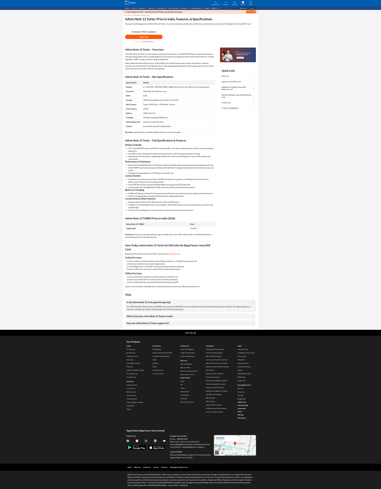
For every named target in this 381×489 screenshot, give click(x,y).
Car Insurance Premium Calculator (216, 360)
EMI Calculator (210, 401)
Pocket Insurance (132, 399)
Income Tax (241, 392)
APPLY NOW (251, 12)
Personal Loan (131, 349)
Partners (164, 467)
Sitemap (240, 415)
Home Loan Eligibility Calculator (216, 384)
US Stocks (156, 363)
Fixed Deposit (157, 349)
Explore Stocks (184, 391)
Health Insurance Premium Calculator (217, 367)
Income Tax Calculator (213, 377)
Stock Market (161, 8)
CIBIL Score (184, 8)
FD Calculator (210, 370)
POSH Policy (242, 377)
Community (242, 408)
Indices (182, 388)
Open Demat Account (187, 402)
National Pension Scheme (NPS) (162, 353)
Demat (155, 360)
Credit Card (184, 346)
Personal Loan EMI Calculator (215, 349)
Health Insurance (132, 385)
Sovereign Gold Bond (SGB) (161, 356)
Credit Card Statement (187, 356)
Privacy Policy (242, 356)
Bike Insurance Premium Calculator (217, 363)
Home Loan (130, 360)
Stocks (182, 381)
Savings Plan (130, 406)
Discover (240, 388)
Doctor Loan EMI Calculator (214, 412)
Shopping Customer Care (179, 467)
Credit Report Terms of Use (246, 353)
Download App (243, 405)
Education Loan (131, 377)
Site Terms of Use (243, 349)
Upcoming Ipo (184, 395)
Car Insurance (131, 388)
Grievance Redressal (244, 367)
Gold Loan (130, 367)
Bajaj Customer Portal (187, 374)
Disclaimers (241, 360)
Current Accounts (158, 373)
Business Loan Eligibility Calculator (217, 391)
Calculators (214, 8)
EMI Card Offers (185, 367)
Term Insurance (131, 395)
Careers (156, 467)
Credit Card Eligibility (187, 349)
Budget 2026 (241, 399)
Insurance (141, 8)
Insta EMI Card (174, 254)
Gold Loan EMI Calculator (214, 405)
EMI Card (130, 15)
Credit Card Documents (187, 353)
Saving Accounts (158, 370)
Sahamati (240, 395)
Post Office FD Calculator (214, 394)
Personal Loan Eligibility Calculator (217, 380)
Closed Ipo (183, 398)
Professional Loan (132, 356)
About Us (137, 467)
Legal (239, 346)
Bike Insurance (131, 392)
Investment (151, 8)
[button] (251, 3)
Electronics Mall (173, 8)
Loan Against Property (133, 363)
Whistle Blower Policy (244, 373)
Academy (206, 8)
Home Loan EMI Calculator (214, 353)
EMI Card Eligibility (186, 364)
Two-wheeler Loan (132, 373)
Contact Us (147, 467)
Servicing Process (243, 363)
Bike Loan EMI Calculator (213, 356)
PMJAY (129, 409)
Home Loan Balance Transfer (135, 370)
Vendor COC (242, 380)
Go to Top (189, 333)
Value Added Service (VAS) (135, 402)
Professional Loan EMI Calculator (216, 408)
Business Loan (131, 353)
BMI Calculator (210, 398)
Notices (240, 370)
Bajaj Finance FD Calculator (214, 373)
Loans (126, 8)
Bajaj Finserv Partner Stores (189, 371)
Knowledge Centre (196, 8)
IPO (181, 384)
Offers (240, 411)
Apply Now (144, 37)
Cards (133, 8)
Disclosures (242, 418)
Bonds (154, 367)
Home (125, 15)
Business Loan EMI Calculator (215, 387)
